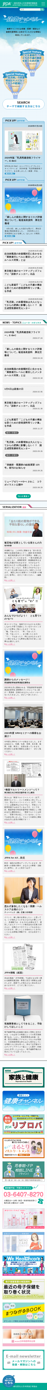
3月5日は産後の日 (13, 389)
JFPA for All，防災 (14, 858)
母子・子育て (11, 433)
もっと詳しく (10, 580)
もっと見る (22, 496)
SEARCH (23, 104)
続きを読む (10, 173)
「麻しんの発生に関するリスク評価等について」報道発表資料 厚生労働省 (23, 220)
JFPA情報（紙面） (14, 972)
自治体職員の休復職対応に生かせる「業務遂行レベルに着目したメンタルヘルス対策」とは (23, 256)
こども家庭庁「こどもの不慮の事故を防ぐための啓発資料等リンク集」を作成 (23, 288)
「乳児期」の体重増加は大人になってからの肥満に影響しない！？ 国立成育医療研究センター (23, 305)
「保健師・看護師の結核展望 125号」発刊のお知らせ (31, 91)
